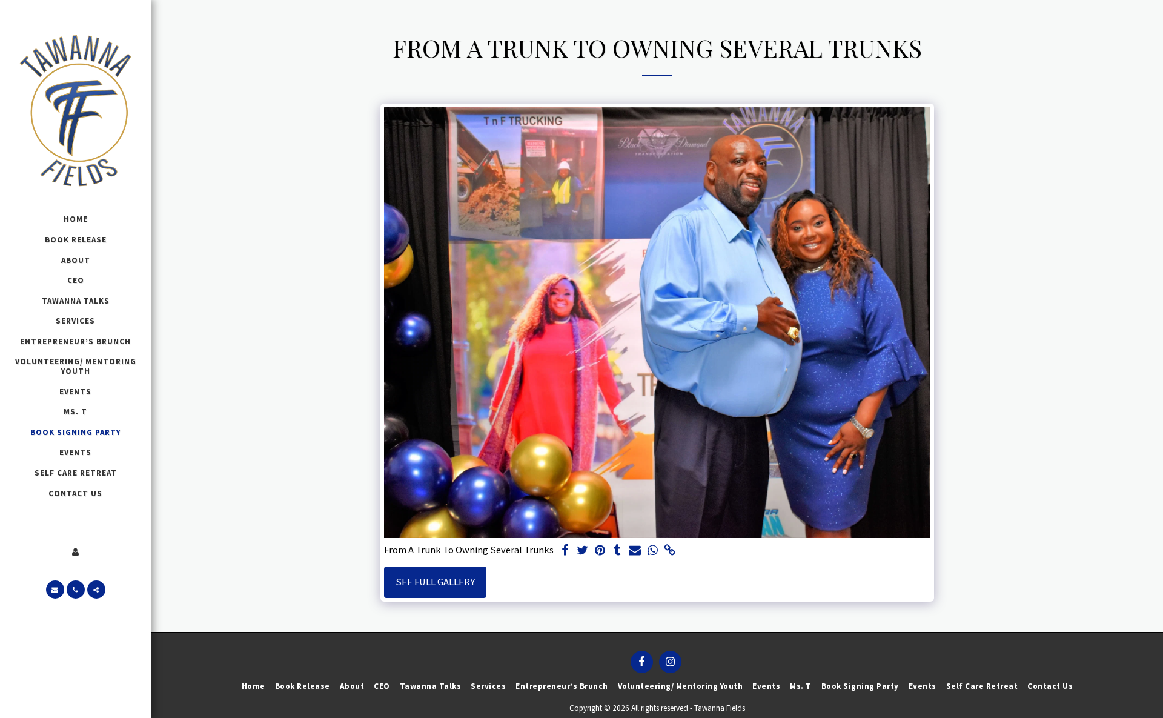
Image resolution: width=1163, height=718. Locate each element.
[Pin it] (600, 551)
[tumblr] (617, 551)
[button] (55, 589)
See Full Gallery (435, 582)
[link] (670, 551)
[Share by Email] (635, 551)
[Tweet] (582, 551)
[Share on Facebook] (564, 551)
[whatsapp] (652, 551)
